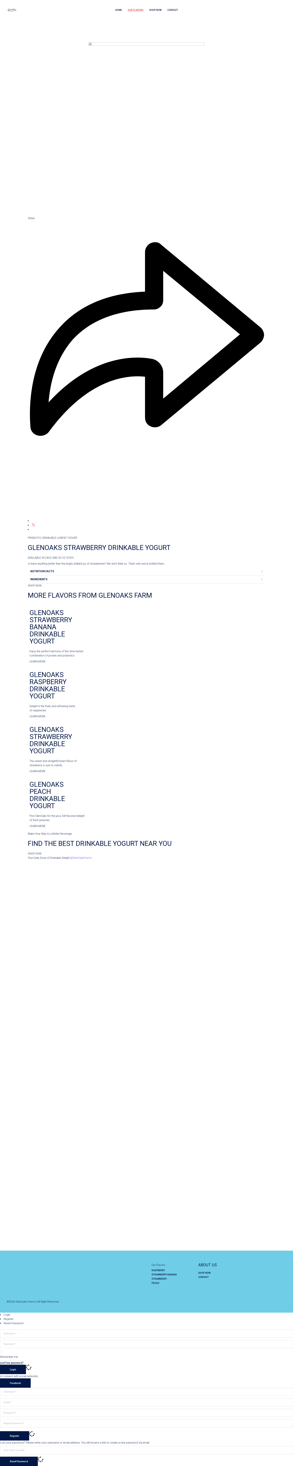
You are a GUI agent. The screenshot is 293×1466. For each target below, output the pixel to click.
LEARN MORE (38, 661)
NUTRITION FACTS (42, 571)
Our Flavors (158, 1265)
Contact (203, 1277)
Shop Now (204, 1273)
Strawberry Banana (164, 1274)
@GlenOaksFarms (81, 857)
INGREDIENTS (38, 579)
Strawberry (159, 1278)
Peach (155, 1283)
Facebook (15, 1383)
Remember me (9, 1356)
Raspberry (158, 1270)
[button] (146, 571)
